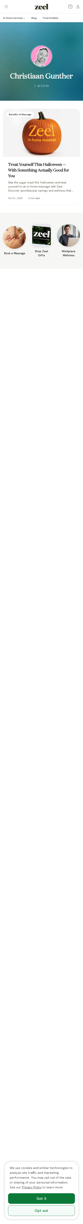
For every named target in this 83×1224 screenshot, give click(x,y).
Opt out (41, 1210)
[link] (41, 6)
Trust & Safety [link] (50, 17)
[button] (6, 6)
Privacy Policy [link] (32, 1187)
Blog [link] (33, 17)
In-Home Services (13, 17)
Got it (41, 1198)
